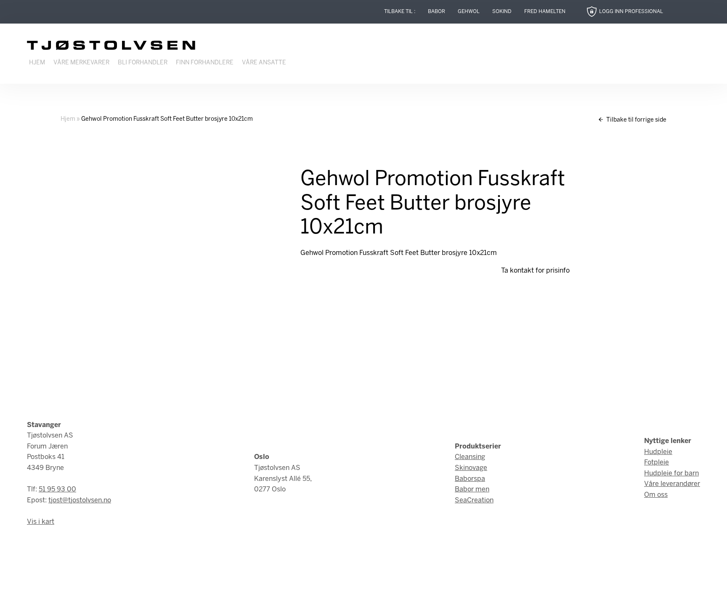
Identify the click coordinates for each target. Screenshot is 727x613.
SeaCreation (474, 500)
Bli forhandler (142, 63)
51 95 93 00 (57, 489)
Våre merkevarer (81, 63)
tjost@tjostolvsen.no (79, 500)
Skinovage (471, 468)
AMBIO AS (434, 600)
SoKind (502, 11)
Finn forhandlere (204, 63)
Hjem (37, 63)
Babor (436, 11)
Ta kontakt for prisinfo (535, 271)
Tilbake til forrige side (635, 120)
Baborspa (470, 479)
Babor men (472, 489)
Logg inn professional (631, 11)
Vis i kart (40, 522)
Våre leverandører (672, 484)
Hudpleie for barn (671, 473)
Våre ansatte (264, 63)
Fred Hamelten (544, 11)
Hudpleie (658, 452)
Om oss (656, 495)
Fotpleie (656, 462)
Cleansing (470, 457)
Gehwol (469, 11)
